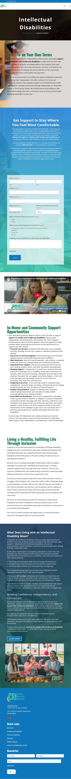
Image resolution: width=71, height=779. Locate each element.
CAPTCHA (12, 251)
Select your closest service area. (47, 207)
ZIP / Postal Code (14, 212)
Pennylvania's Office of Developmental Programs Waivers (29, 228)
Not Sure (14, 235)
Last (37, 185)
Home (24, 33)
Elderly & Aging (12, 742)
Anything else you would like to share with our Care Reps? (29, 238)
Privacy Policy (11, 713)
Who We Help (31, 33)
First (10, 185)
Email (13, 188)
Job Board (10, 728)
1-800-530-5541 (12, 1)
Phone (14, 197)
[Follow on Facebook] (8, 718)
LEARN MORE (14, 639)
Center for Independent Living (17, 745)
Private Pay (14, 232)
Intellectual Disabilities (14, 731)
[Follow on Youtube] (11, 718)
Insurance (14, 230)
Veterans (10, 738)
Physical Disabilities (13, 735)
